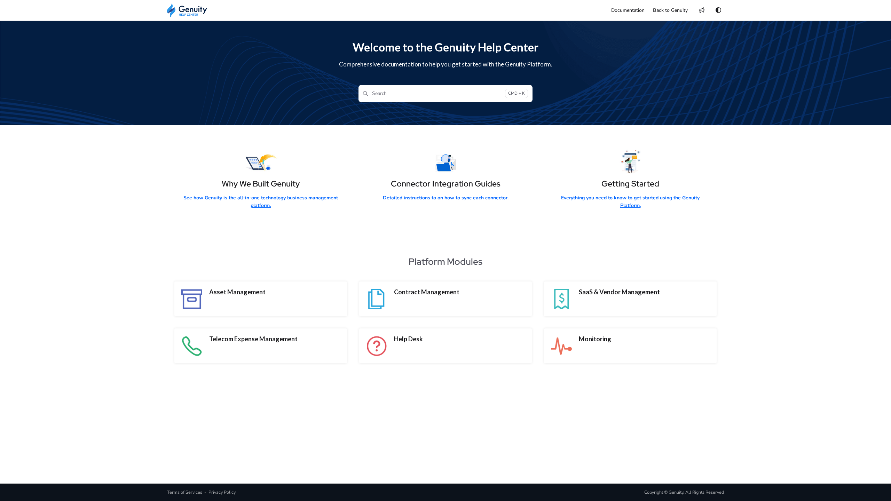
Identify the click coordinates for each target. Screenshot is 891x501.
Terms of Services (184, 492)
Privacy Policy (222, 492)
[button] (875, 484)
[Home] (187, 10)
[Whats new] (701, 10)
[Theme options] (718, 10)
